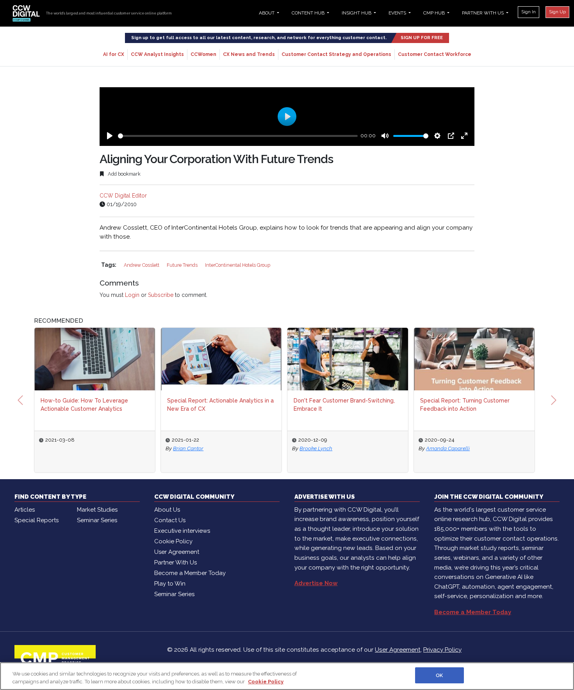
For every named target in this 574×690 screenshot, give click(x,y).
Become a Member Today (190, 573)
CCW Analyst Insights (157, 54)
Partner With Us (175, 562)
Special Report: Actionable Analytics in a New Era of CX (220, 404)
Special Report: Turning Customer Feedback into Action (465, 404)
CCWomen (203, 54)
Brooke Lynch (315, 448)
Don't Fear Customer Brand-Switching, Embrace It (344, 404)
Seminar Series (97, 520)
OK (439, 675)
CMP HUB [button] (434, 13)
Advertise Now (316, 583)
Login (132, 295)
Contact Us (169, 520)
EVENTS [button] (398, 13)
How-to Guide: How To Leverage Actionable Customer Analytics (84, 404)
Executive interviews (182, 530)
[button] (20, 400)
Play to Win (169, 583)
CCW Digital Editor (123, 195)
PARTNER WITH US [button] (483, 13)
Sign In (528, 11)
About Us (167, 509)
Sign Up (557, 11)
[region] (287, 676)
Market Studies (97, 509)
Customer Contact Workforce (434, 54)
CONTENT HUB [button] (309, 13)
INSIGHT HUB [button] (357, 13)
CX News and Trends (249, 54)
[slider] (238, 136)
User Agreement (176, 551)
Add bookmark (124, 174)
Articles (24, 509)
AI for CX (113, 54)
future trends (183, 265)
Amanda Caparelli (448, 448)
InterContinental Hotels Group (237, 265)
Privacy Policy (442, 649)
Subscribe (160, 295)
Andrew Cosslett (142, 265)
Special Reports (36, 520)
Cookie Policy (173, 541)
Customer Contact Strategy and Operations (336, 54)
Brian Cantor (188, 448)
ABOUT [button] (267, 13)
